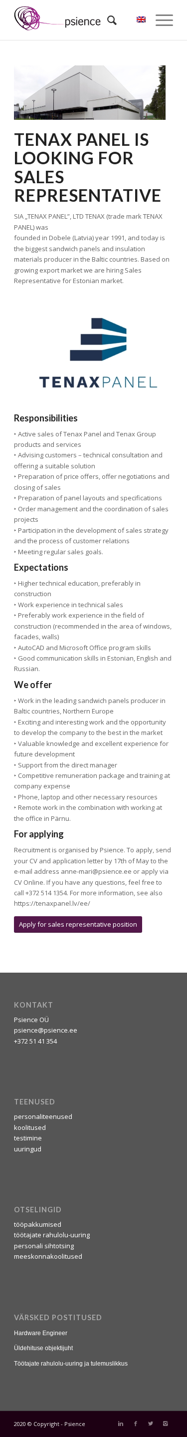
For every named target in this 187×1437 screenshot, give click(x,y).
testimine (28, 1137)
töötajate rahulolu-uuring (52, 1234)
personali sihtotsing (44, 1245)
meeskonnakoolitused (48, 1256)
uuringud (27, 1148)
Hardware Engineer (40, 1333)
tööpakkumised (37, 1224)
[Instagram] (165, 1423)
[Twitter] (150, 1423)
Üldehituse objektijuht (43, 1348)
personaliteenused (43, 1116)
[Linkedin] (120, 1423)
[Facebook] (135, 1423)
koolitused (30, 1127)
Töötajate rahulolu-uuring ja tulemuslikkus (71, 1363)
